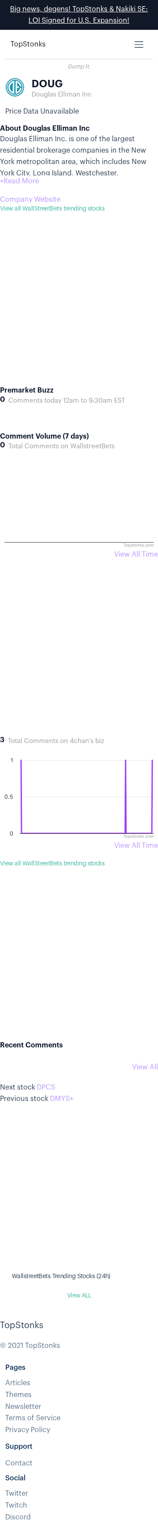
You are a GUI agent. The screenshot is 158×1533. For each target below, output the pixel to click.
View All (145, 1067)
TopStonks (28, 44)
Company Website (30, 199)
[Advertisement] (79, 307)
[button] (19, 181)
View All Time (136, 554)
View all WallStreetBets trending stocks (52, 209)
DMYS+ (61, 1098)
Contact (18, 1463)
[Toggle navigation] (138, 44)
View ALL (79, 1296)
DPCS (46, 1087)
